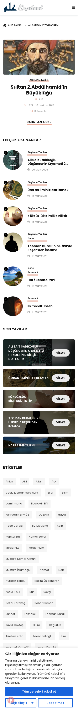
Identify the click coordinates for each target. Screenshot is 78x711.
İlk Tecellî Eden (39, 306)
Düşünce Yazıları (37, 152)
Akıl (24, 481)
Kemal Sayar (37, 537)
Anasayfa (15, 25)
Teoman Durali (55, 614)
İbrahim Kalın (14, 636)
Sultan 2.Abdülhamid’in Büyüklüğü (39, 90)
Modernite (13, 548)
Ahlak (9, 481)
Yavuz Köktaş (15, 625)
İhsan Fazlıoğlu (42, 636)
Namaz (45, 570)
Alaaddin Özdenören (43, 25)
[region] (39, 679)
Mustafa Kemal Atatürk (21, 559)
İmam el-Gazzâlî (17, 647)
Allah (39, 481)
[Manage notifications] (10, 700)
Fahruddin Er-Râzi (18, 515)
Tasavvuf (32, 272)
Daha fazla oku (39, 122)
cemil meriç (14, 503)
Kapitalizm (13, 537)
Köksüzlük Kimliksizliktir (47, 216)
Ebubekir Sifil (39, 503)
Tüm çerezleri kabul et (39, 691)
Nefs (61, 570)
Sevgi (47, 592)
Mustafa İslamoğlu (18, 570)
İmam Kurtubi (47, 647)
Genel (30, 238)
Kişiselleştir (19, 703)
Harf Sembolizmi (41, 280)
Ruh (32, 592)
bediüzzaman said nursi (22, 493)
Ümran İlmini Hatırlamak (47, 190)
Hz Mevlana (40, 526)
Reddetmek (55, 703)
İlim (63, 636)
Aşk (54, 481)
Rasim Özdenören (47, 581)
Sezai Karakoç (15, 603)
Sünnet (10, 614)
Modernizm (36, 548)
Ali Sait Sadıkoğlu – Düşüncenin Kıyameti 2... (47, 162)
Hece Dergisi (14, 526)
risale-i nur (13, 592)
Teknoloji (30, 614)
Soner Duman (44, 603)
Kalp (60, 526)
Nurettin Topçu (15, 581)
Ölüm (36, 625)
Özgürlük (55, 625)
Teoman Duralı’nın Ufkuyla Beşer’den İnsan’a (49, 248)
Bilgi (50, 493)
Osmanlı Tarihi (39, 80)
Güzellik (44, 515)
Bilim (65, 493)
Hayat (62, 515)
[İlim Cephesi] (23, 7)
